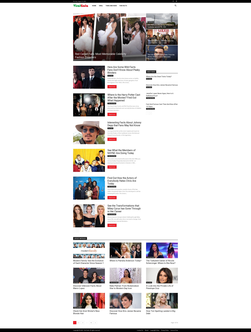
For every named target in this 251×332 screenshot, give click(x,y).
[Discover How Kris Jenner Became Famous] (125, 301)
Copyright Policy (154, 330)
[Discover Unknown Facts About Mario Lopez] (89, 275)
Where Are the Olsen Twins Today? (159, 77)
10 (91, 322)
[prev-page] (74, 231)
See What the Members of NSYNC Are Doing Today (121, 152)
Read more (112, 86)
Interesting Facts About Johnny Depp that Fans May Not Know (124, 124)
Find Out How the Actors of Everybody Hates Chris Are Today (122, 181)
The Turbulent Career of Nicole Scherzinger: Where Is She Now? (160, 261)
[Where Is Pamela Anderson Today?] (125, 250)
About (146, 330)
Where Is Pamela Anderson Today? (125, 260)
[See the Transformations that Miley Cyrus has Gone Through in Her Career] (89, 215)
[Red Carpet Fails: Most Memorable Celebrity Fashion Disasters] (109, 37)
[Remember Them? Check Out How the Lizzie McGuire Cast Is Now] (162, 37)
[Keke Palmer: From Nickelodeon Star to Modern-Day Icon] (125, 275)
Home (94, 6)
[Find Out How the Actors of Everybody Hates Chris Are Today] (89, 188)
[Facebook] (173, 1)
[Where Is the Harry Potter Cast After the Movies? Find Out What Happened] (89, 104)
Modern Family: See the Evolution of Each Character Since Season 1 (88, 261)
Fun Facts (123, 6)
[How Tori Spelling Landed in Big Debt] (162, 301)
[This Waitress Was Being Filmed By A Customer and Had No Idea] (162, 21)
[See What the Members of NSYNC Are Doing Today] (89, 160)
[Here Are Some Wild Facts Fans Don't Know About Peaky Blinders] (89, 77)
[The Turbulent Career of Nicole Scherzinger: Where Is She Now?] (162, 250)
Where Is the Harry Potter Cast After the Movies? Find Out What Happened (123, 97)
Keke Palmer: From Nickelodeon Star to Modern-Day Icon (124, 287)
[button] (175, 6)
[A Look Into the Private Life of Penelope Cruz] (162, 275)
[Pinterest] (176, 1)
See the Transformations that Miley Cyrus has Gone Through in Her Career (124, 208)
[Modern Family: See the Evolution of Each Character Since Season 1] (89, 250)
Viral (101, 6)
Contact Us (140, 330)
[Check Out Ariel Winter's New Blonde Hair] (89, 301)
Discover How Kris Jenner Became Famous (162, 85)
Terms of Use (174, 330)
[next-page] (77, 231)
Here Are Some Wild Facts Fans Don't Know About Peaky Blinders (123, 70)
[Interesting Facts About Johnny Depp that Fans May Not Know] (89, 132)
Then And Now (111, 6)
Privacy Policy (165, 330)
